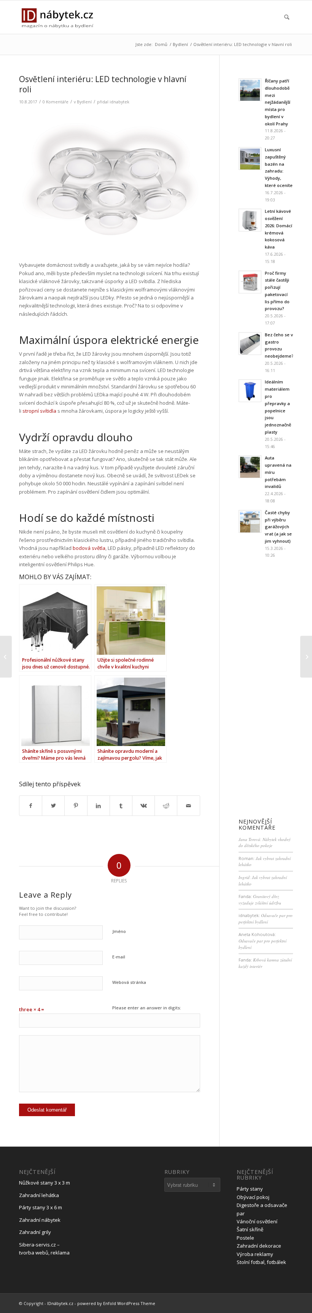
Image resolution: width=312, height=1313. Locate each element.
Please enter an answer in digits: (146, 1007)
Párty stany (250, 1188)
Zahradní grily (35, 1232)
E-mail (118, 957)
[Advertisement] (266, 689)
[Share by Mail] (188, 806)
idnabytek (119, 102)
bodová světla (89, 548)
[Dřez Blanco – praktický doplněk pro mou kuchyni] (6, 657)
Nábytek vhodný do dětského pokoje (265, 842)
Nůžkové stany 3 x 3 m (44, 1182)
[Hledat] (286, 17)
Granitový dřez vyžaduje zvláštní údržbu (260, 899)
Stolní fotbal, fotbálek (261, 1262)
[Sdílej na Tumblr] (121, 806)
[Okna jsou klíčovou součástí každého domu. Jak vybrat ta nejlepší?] (306, 657)
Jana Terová (249, 839)
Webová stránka (129, 982)
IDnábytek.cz (60, 1303)
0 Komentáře (55, 102)
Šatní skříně (250, 1229)
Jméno (119, 931)
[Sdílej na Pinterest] (76, 806)
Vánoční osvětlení (257, 1221)
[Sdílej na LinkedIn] (99, 806)
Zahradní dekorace (259, 1245)
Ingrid (244, 877)
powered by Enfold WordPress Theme (116, 1303)
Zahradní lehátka (39, 1195)
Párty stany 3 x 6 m (40, 1207)
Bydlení (84, 102)
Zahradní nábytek (39, 1219)
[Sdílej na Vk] (143, 806)
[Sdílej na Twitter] (53, 806)
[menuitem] (286, 17)
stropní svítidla (39, 410)
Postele (245, 1237)
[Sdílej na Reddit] (166, 806)
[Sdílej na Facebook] (30, 806)
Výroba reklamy (255, 1254)
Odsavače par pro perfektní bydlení (266, 918)
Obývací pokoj (253, 1197)
